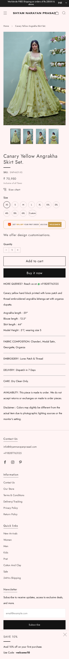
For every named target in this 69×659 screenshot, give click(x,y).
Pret (5, 559)
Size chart (14, 189)
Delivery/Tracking (12, 501)
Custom (32, 213)
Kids (5, 552)
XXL (48, 204)
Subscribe (34, 624)
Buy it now (35, 273)
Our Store (8, 489)
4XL (6, 213)
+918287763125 (49, 284)
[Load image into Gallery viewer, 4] (53, 136)
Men (5, 546)
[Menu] (5, 13)
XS (7, 204)
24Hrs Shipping (12, 578)
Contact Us (9, 482)
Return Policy (10, 514)
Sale (5, 571)
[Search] (64, 13)
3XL (56, 204)
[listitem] (31, 3)
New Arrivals (10, 533)
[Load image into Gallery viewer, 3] (41, 136)
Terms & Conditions (13, 495)
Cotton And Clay (12, 565)
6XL (23, 213)
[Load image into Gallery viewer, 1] (15, 136)
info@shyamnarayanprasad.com (20, 447)
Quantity (7, 244)
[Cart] (57, 13)
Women (7, 540)
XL (40, 204)
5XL (15, 213)
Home (6, 26)
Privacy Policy (10, 508)
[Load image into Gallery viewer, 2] (28, 136)
